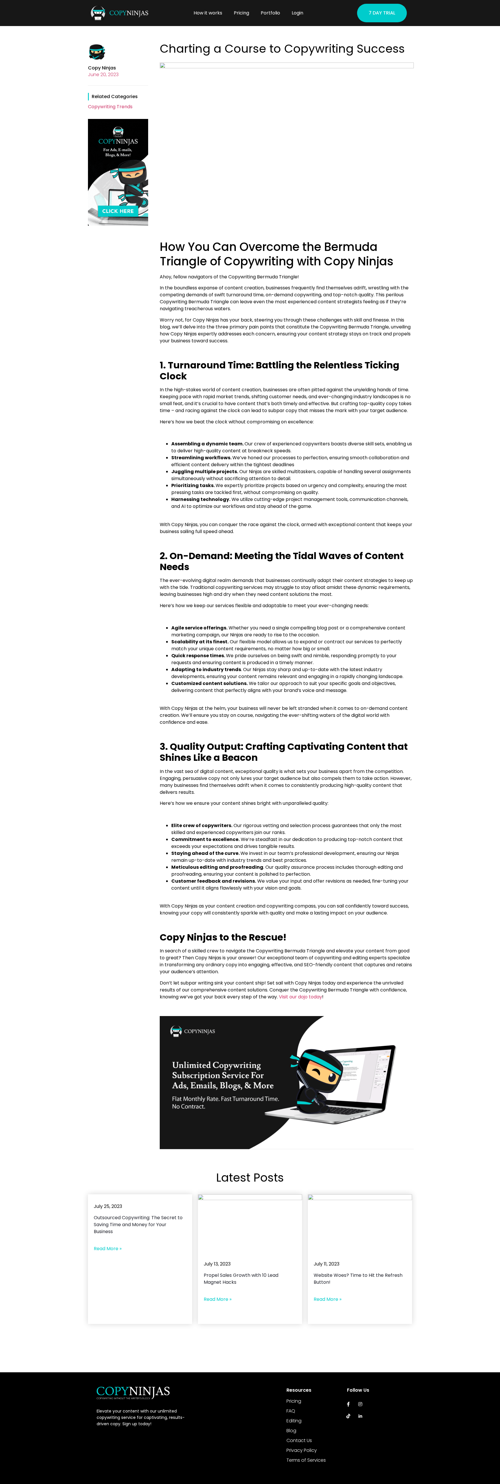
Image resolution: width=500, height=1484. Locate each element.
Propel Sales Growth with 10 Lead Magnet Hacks (241, 1278)
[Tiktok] (348, 1416)
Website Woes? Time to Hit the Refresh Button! (358, 1278)
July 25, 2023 (108, 1206)
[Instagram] (360, 1404)
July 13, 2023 (217, 1264)
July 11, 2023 (326, 1264)
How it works (208, 13)
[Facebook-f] (348, 1404)
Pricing (241, 13)
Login (297, 13)
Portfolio (270, 13)
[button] (382, 13)
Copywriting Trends (110, 106)
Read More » (108, 1248)
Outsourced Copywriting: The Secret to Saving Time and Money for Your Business (138, 1224)
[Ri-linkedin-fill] (360, 1416)
